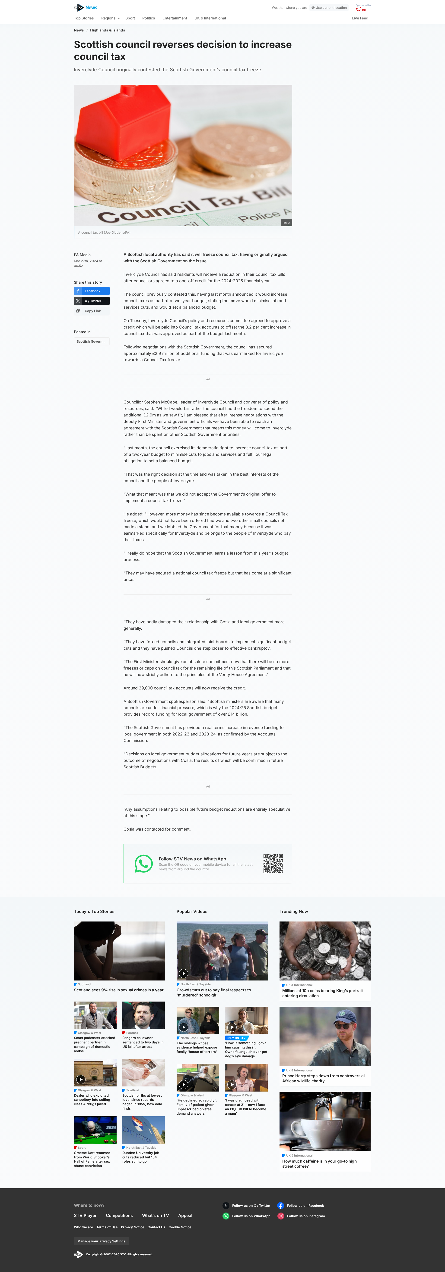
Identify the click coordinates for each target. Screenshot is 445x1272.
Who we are (83, 1227)
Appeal (185, 1215)
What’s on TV (155, 1215)
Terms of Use (107, 1227)
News (79, 30)
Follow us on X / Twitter (251, 1205)
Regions (108, 18)
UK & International (210, 18)
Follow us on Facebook (305, 1205)
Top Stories (84, 18)
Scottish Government (93, 341)
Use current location (331, 7)
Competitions (119, 1215)
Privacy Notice (132, 1227)
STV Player (85, 1215)
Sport (130, 18)
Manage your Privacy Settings (101, 1241)
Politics (148, 18)
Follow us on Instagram (306, 1216)
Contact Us (156, 1227)
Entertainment (174, 18)
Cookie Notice (180, 1227)
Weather (278, 7)
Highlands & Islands (107, 30)
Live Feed (360, 18)
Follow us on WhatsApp (251, 1216)
